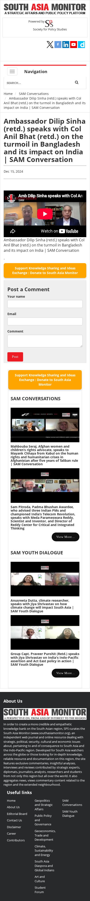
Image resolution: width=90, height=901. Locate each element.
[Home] (45, 9)
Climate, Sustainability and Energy (44, 850)
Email (11, 314)
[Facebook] (57, 44)
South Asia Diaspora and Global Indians (44, 865)
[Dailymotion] (81, 44)
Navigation (35, 71)
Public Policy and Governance (43, 820)
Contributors (16, 840)
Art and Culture (40, 879)
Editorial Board (17, 814)
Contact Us (14, 820)
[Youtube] (73, 44)
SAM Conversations (34, 93)
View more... (65, 537)
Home (8, 93)
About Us (13, 807)
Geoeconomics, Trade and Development (45, 835)
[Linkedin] (65, 44)
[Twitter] (50, 44)
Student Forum (40, 889)
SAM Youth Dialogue (37, 552)
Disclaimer (14, 827)
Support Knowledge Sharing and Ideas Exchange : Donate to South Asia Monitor (45, 270)
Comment (15, 331)
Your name (16, 296)
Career (11, 833)
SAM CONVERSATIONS (35, 398)
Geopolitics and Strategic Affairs (44, 804)
